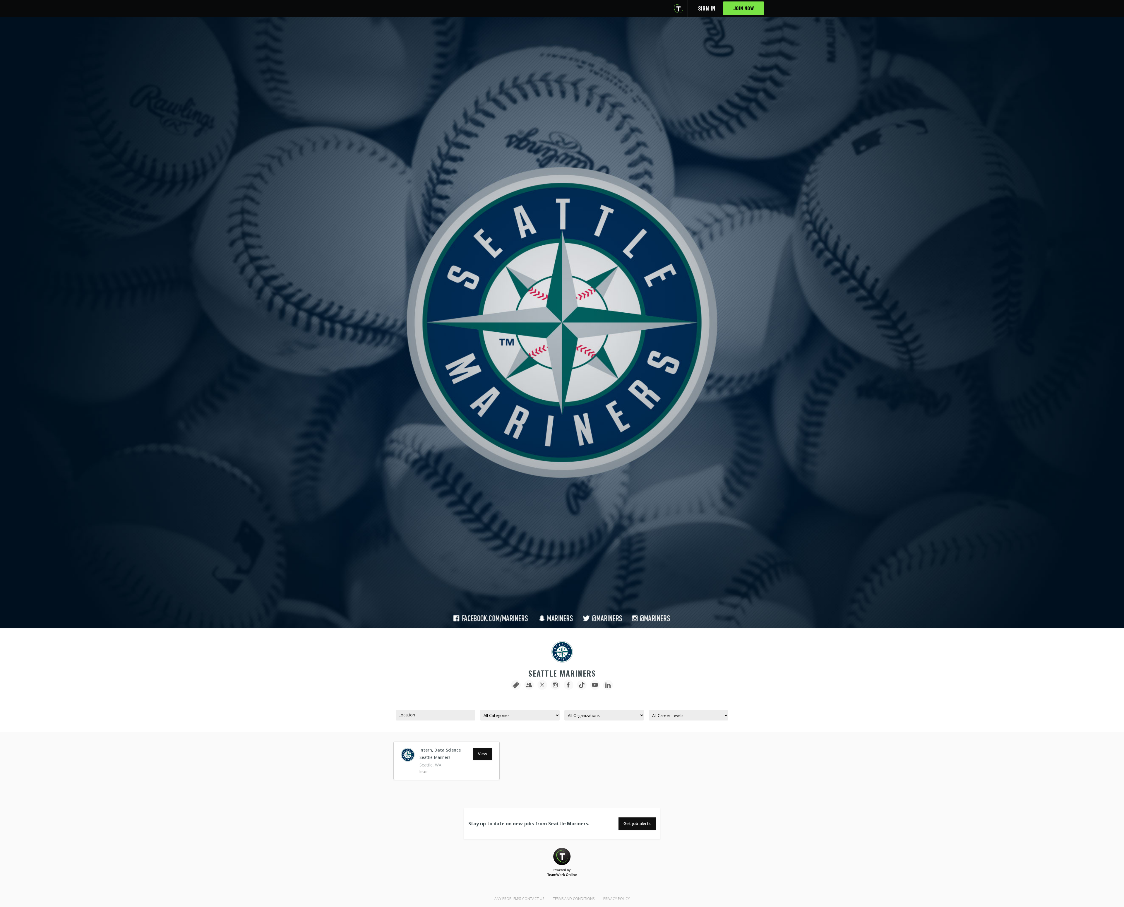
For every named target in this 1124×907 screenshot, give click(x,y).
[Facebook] (568, 685)
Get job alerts (637, 823)
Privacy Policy (616, 898)
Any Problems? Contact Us (519, 898)
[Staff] (529, 685)
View (482, 754)
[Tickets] (516, 685)
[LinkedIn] (608, 685)
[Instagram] (555, 685)
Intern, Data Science (440, 750)
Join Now (743, 8)
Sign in (707, 8)
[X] (542, 685)
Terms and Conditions (573, 898)
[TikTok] (582, 685)
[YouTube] (595, 685)
